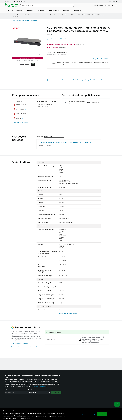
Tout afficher (25, 20)
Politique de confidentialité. (40, 386)
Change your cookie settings (87, 414)
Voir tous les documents (21, 122)
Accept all (102, 414)
